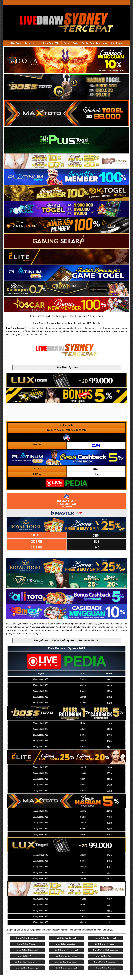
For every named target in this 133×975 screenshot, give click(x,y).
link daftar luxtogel (66, 968)
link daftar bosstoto (66, 956)
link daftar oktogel (27, 944)
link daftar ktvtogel (105, 938)
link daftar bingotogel (27, 968)
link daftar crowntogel (66, 962)
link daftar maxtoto (106, 956)
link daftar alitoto (105, 968)
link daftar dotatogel (27, 938)
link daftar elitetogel (27, 950)
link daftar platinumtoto (105, 950)
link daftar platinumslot (27, 962)
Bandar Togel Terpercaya (94, 43)
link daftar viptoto (27, 956)
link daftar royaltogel (66, 950)
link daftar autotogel (66, 944)
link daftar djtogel (66, 938)
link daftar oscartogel (105, 962)
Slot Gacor (116, 43)
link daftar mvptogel (105, 944)
